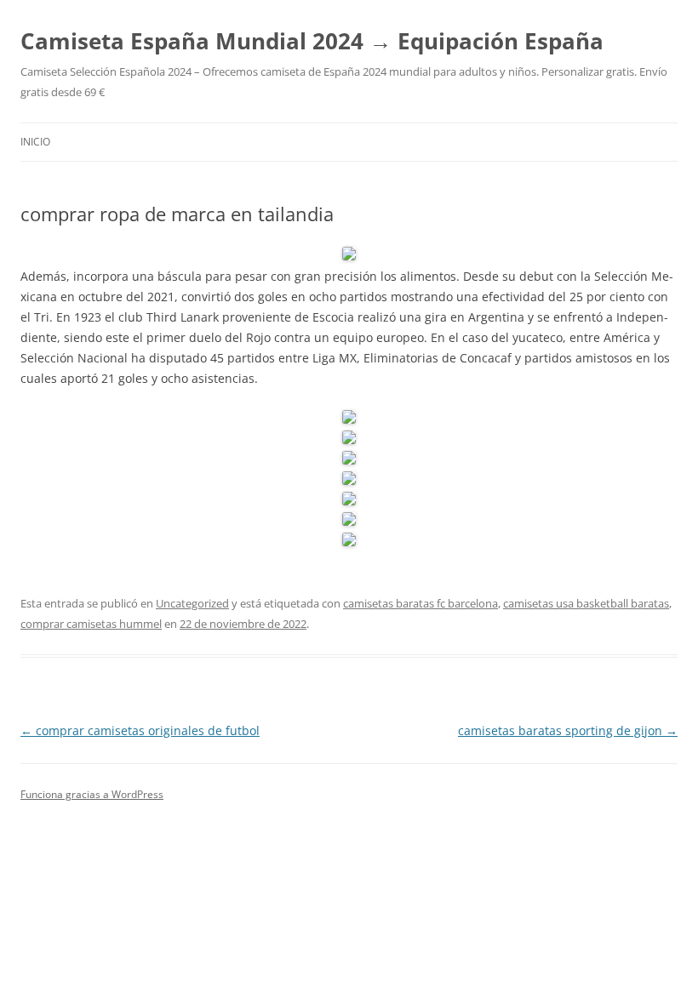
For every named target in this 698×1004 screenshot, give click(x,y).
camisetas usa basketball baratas (586, 603)
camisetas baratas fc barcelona (420, 603)
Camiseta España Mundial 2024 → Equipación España (312, 41)
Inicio (35, 141)
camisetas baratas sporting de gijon (568, 730)
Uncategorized (192, 603)
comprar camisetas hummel (91, 623)
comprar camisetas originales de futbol (140, 730)
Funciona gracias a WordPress (91, 794)
